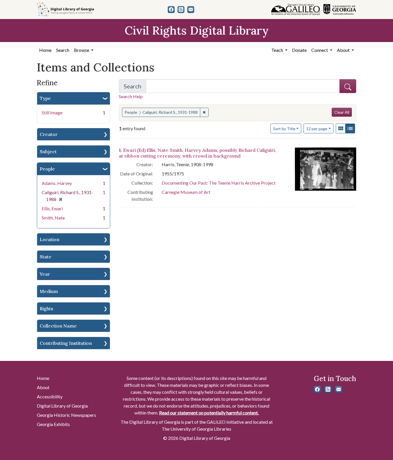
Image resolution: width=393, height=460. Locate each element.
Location (49, 239)
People (47, 169)
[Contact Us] (190, 9)
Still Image (52, 112)
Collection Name (58, 326)
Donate (299, 50)
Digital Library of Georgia (62, 405)
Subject (48, 151)
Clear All (341, 112)
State (45, 257)
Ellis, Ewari (52, 208)
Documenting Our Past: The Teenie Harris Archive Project (219, 182)
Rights (46, 308)
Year (45, 274)
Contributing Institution (66, 343)
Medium (49, 291)
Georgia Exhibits (53, 424)
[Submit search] (347, 86)
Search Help (131, 96)
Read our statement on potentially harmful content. (209, 412)
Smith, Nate (53, 217)
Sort (284, 128)
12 (316, 128)
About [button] (343, 50)
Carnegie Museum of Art (186, 192)
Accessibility (49, 396)
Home (45, 50)
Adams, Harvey (57, 183)
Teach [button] (277, 50)
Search (62, 50)
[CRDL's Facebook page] (171, 9)
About (43, 387)
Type (45, 98)
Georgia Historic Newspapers (66, 415)
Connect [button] (320, 50)
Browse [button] (82, 50)
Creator (49, 134)
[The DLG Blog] (181, 9)
